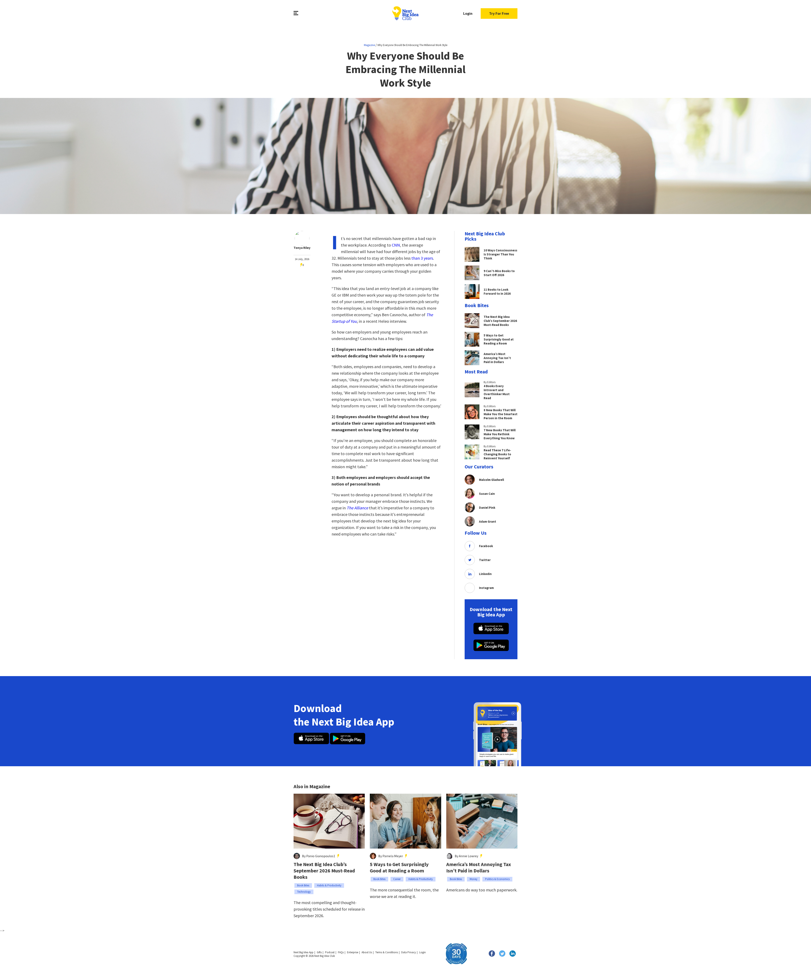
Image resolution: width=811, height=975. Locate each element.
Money (473, 879)
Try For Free (499, 13)
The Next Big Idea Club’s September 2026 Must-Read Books (324, 870)
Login (467, 13)
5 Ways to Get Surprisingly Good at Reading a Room (399, 867)
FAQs (341, 952)
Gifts (319, 952)
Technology (304, 892)
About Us (367, 952)
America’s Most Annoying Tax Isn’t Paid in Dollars (478, 867)
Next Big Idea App (303, 952)
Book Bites (303, 885)
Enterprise (352, 952)
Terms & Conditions (386, 952)
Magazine (369, 45)
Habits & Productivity (329, 885)
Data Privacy (408, 952)
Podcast (330, 952)
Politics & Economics (497, 879)
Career (397, 879)
